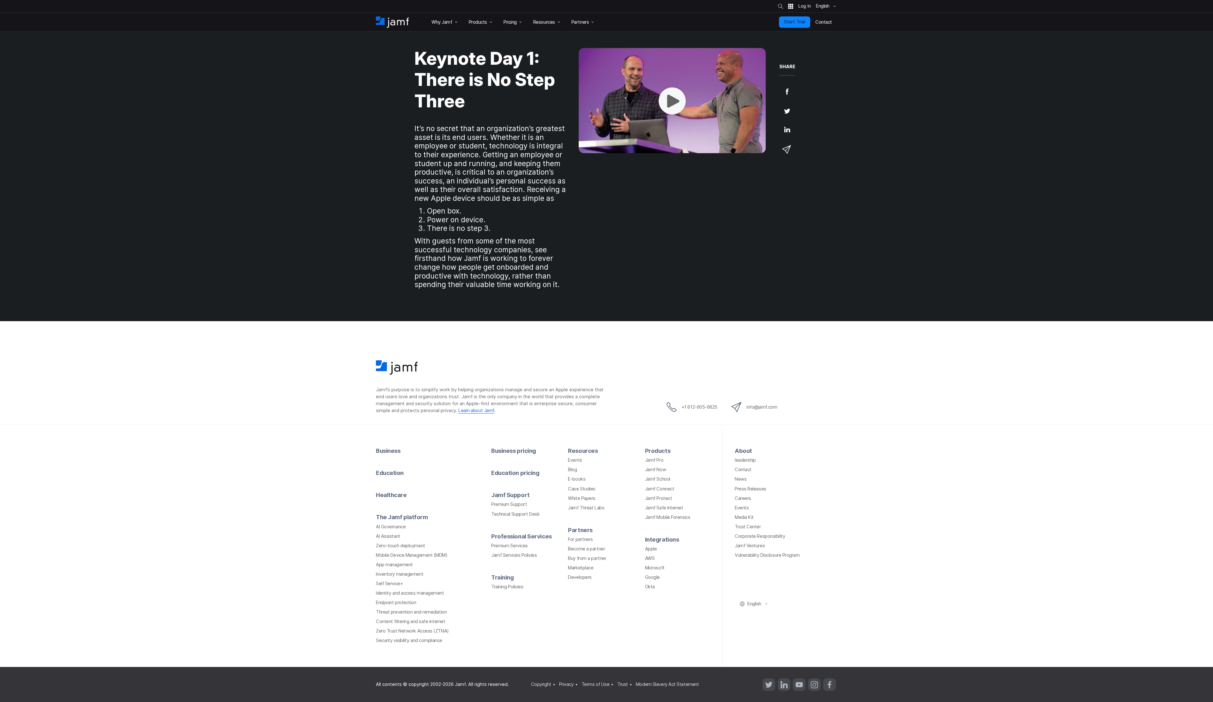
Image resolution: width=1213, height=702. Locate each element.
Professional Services (521, 536)
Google (652, 577)
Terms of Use (596, 684)
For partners (580, 539)
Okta (650, 587)
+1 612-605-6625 (699, 407)
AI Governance (391, 527)
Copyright (541, 684)
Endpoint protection (396, 602)
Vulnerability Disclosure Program (767, 555)
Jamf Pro (654, 460)
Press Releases (750, 489)
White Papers (581, 498)
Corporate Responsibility (760, 536)
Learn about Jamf (476, 410)
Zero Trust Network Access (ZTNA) (412, 631)
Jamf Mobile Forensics (668, 517)
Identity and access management (410, 593)
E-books (576, 479)
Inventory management (399, 574)
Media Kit (744, 517)
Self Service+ (389, 583)
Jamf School (657, 479)
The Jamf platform (402, 516)
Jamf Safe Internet (664, 508)
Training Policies (507, 587)
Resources (583, 450)
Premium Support (509, 504)
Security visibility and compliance (409, 640)
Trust (622, 684)
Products (657, 450)
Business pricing (513, 450)
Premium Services (509, 546)
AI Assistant (388, 536)
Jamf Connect (659, 489)
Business (388, 450)
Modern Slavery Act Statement (667, 684)
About (743, 450)
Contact (743, 469)
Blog (572, 469)
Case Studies (581, 489)
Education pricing (515, 472)
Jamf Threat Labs (586, 508)
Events (575, 460)
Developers (580, 577)
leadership (745, 460)
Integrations (662, 539)
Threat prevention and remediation (411, 612)
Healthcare (391, 494)
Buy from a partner (587, 558)
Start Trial (794, 22)
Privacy (566, 684)
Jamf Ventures (750, 546)
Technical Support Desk (515, 514)
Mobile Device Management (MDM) (412, 555)
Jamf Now (655, 469)
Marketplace (580, 568)
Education (390, 472)
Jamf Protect (658, 498)
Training (502, 577)
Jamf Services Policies (514, 555)
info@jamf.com (761, 407)
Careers (743, 498)
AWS (650, 558)
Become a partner (586, 549)
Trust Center (748, 527)
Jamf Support (510, 494)
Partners (580, 529)
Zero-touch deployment (400, 546)
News (740, 479)
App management (394, 564)
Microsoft (655, 568)
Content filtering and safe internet (410, 621)
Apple (651, 549)
